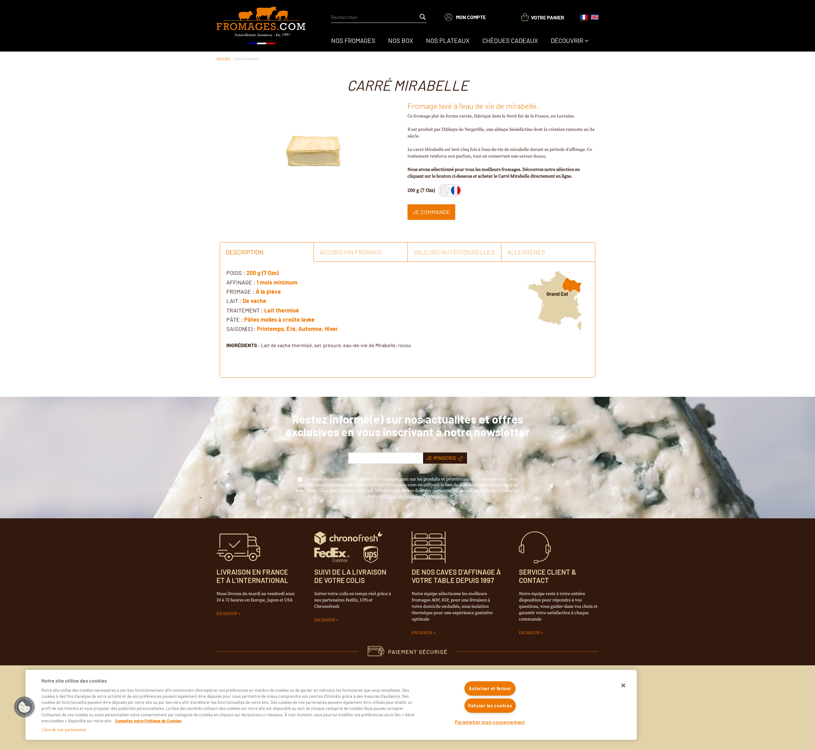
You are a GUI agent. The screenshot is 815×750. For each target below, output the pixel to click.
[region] (331, 705)
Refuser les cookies (490, 705)
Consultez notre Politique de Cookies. (148, 720)
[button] (24, 707)
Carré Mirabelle (246, 58)
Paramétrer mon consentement (490, 722)
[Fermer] (623, 685)
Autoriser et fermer (490, 688)
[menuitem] (353, 40)
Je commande (431, 211)
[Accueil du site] (261, 25)
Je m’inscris (441, 458)
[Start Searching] (423, 17)
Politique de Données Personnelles (413, 496)
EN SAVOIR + (228, 613)
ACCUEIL (223, 58)
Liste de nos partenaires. (64, 729)
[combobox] (379, 17)
